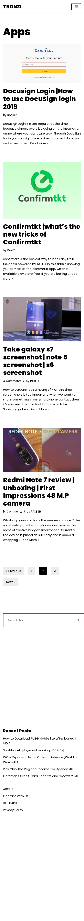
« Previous (13, 571)
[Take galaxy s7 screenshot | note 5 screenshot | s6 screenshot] (42, 319)
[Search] (78, 620)
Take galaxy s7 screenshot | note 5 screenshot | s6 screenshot (35, 361)
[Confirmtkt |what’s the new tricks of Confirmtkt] (42, 190)
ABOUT (8, 789)
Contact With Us (15, 796)
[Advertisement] (42, 677)
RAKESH (12, 115)
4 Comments (12, 381)
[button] (78, 620)
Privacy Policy (13, 810)
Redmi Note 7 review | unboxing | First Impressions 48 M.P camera (38, 491)
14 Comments (12, 512)
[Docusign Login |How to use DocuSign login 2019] (42, 63)
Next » (10, 582)
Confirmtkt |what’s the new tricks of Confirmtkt (41, 234)
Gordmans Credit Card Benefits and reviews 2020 (40, 776)
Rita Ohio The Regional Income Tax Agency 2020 (39, 769)
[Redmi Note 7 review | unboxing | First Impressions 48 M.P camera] (42, 450)
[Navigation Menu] (76, 6)
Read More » (39, 143)
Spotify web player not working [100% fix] (33, 750)
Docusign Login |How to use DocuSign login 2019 (39, 98)
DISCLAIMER (11, 803)
